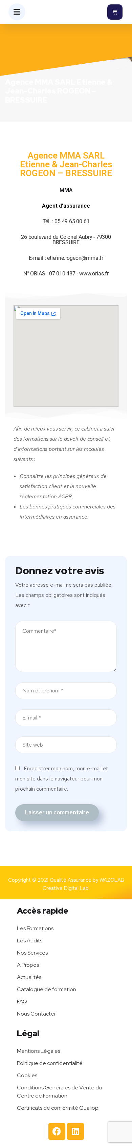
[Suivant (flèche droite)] (120, 573)
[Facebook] (56, 1131)
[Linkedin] (75, 1131)
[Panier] (115, 12)
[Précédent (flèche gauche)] (12, 573)
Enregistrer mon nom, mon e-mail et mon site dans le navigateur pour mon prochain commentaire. (61, 778)
